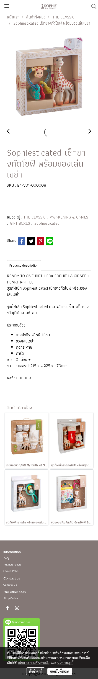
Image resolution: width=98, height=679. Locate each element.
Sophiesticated (46, 223)
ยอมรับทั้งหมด (59, 671)
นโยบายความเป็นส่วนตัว (33, 663)
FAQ (6, 558)
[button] (92, 6)
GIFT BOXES (20, 223)
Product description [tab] (24, 265)
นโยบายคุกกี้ (65, 663)
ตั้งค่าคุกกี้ (35, 671)
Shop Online (10, 598)
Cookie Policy (11, 571)
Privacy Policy (12, 564)
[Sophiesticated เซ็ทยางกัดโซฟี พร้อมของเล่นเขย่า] (49, 76)
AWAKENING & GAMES (69, 217)
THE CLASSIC (35, 217)
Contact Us (10, 584)
